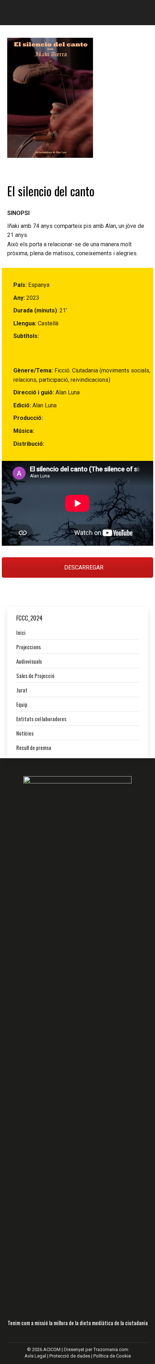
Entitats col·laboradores (41, 718)
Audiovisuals (29, 661)
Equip (21, 704)
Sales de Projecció (35, 675)
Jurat (21, 690)
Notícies (25, 733)
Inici (21, 632)
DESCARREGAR (83, 567)
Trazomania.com (110, 1349)
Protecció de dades (69, 1356)
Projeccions (28, 646)
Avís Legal (36, 1356)
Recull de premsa (33, 747)
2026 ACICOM (46, 1349)
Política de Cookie (112, 1356)
